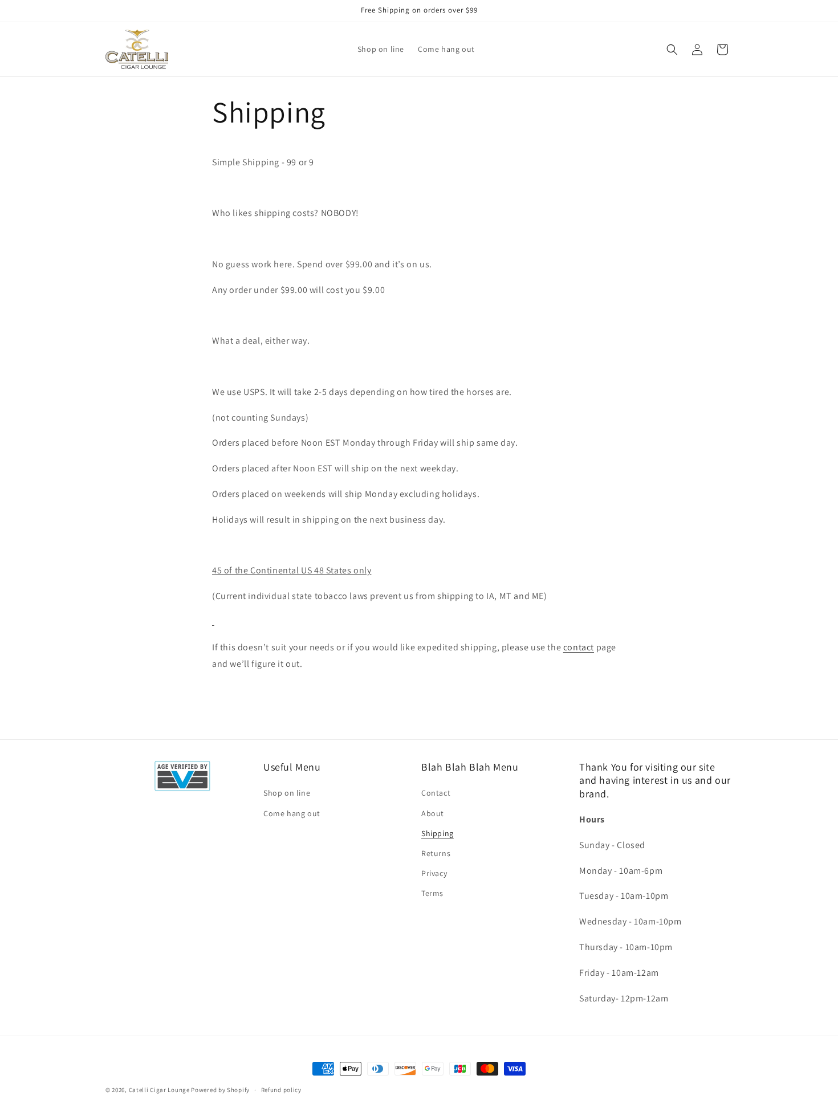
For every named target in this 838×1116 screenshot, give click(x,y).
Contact (435, 793)
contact (578, 647)
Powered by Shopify (220, 1090)
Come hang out (291, 813)
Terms (432, 893)
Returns (435, 853)
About (432, 813)
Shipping (437, 833)
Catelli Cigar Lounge (159, 1090)
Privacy (434, 873)
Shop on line (286, 793)
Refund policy (281, 1089)
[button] (672, 49)
